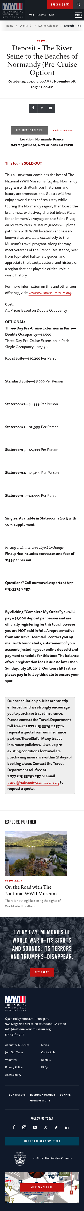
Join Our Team (14, 1052)
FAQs (44, 1067)
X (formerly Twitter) (45, 1127)
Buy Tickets (17, 1095)
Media (45, 1045)
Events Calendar (48, 26)
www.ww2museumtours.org (50, 292)
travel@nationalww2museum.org (33, 782)
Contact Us (48, 1052)
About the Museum (17, 1045)
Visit (31, 15)
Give (51, 15)
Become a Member (42, 1095)
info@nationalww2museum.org (28, 1029)
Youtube (35, 1127)
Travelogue (13, 881)
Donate (65, 1095)
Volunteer (11, 1060)
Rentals (46, 1060)
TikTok (56, 1127)
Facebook (13, 1127)
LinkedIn (66, 1127)
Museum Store (40, 1100)
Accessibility (13, 1075)
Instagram (24, 1127)
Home (9, 26)
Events (42, 15)
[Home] (12, 10)
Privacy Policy (14, 1067)
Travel (42, 41)
